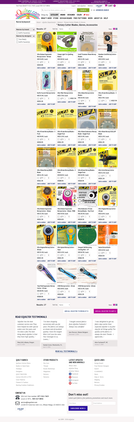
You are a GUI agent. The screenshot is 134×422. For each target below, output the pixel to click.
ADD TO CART (51, 68)
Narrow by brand (22, 29)
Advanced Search (102, 10)
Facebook (75, 374)
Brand (62, 14)
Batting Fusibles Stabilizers (25, 385)
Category (54, 14)
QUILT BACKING (21, 374)
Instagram (75, 380)
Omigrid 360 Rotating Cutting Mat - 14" (85, 248)
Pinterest (75, 377)
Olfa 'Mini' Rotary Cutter (65, 93)
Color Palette (20, 380)
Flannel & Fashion (22, 382)
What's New (73, 366)
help (106, 18)
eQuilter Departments (48, 22)
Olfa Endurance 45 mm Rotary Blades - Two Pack (86, 210)
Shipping (97, 380)
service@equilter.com (29, 402)
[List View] (116, 28)
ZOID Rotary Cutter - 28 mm (66, 286)
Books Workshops (49, 369)
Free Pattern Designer (101, 366)
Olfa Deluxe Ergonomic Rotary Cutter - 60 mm (44, 55)
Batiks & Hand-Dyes (22, 366)
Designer (71, 14)
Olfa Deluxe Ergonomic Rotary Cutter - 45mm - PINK (66, 210)
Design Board (98, 363)
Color (79, 14)
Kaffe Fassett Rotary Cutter (46, 93)
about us (98, 18)
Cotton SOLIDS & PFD (23, 377)
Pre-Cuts (46, 363)
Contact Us (20, 392)
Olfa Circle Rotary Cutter (106, 170)
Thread (45, 366)
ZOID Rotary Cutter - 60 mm (86, 286)
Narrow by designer (23, 36)
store (55, 18)
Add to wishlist (41, 68)
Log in (74, 6)
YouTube (74, 383)
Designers (19, 371)
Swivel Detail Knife (104, 247)
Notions (59, 22)
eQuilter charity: (101, 1)
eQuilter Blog (73, 368)
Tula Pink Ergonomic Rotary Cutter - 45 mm (46, 287)
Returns (96, 382)
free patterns (80, 18)
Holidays (19, 369)
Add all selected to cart (105, 311)
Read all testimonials (65, 351)
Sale (87, 14)
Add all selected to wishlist (76, 311)
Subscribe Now (77, 408)
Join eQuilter (81, 6)
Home (38, 22)
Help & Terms (99, 377)
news (90, 18)
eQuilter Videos (74, 371)
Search (83, 10)
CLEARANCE (98, 371)
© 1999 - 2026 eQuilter (66, 419)
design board (66, 18)
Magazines (46, 371)
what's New (46, 18)
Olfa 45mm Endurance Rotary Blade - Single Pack (87, 132)
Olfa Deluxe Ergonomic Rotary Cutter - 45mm (44, 210)
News (96, 374)
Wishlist (90, 6)
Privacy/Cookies (99, 385)
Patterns (46, 377)
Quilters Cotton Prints (23, 363)
